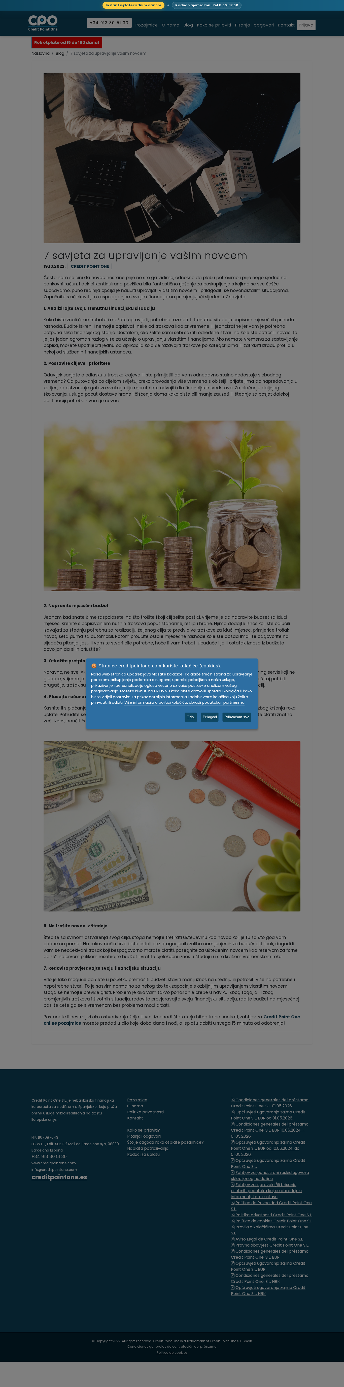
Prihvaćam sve (236, 717)
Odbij (191, 717)
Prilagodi (210, 717)
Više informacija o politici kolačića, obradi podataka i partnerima (184, 702)
